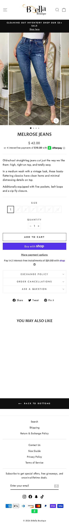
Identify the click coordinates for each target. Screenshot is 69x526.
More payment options (34, 255)
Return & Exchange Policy (34, 433)
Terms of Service (34, 462)
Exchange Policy (34, 274)
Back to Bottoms (37, 403)
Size (34, 202)
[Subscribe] (56, 486)
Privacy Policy (34, 457)
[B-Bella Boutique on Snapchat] (36, 496)
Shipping (34, 427)
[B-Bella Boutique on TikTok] (42, 496)
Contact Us (34, 445)
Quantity (34, 219)
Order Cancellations (34, 281)
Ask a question (34, 289)
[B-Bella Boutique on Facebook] (30, 496)
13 (57, 209)
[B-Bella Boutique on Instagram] (24, 496)
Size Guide (34, 451)
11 (49, 209)
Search (34, 421)
